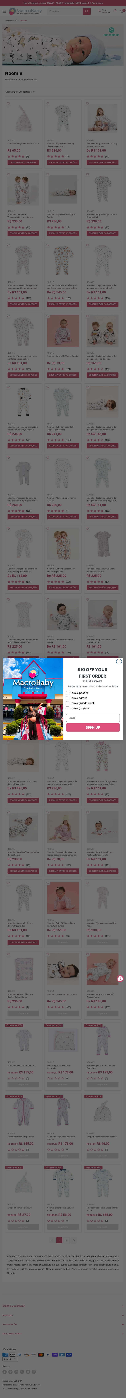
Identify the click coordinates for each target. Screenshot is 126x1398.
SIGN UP (93, 727)
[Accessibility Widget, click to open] (120, 978)
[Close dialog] (119, 661)
